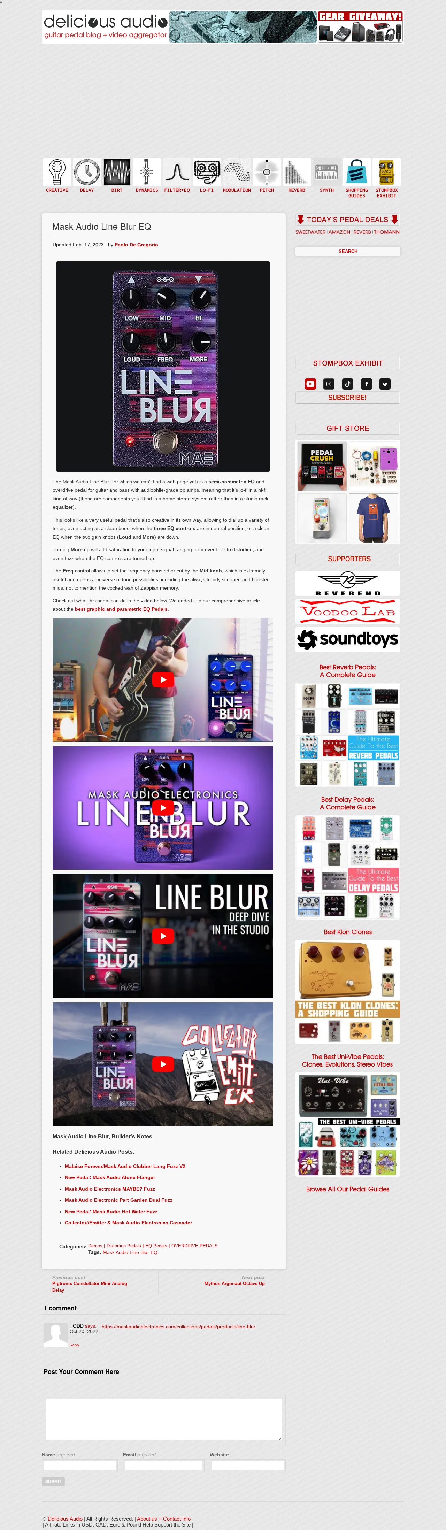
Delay (86, 172)
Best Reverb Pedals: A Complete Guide (348, 671)
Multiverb (296, 168)
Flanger (236, 172)
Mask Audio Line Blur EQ (130, 1252)
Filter (176, 179)
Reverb (296, 175)
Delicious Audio (65, 1519)
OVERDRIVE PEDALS (194, 1245)
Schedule (386, 179)
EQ (176, 172)
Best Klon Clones (348, 932)
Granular (326, 175)
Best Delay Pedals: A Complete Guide (348, 803)
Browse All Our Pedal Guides (347, 1189)
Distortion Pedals (124, 1245)
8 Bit (206, 182)
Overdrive (116, 182)
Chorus (236, 164)
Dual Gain (116, 190)
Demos (95, 1245)
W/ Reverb (86, 186)
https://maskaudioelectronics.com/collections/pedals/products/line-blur (178, 1326)
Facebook (386, 186)
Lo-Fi (206, 175)
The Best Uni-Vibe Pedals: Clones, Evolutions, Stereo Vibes (347, 1060)
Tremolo (236, 186)
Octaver (266, 186)
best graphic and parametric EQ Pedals (121, 609)
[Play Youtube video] (163, 680)
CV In (326, 168)
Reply (74, 1345)
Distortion (116, 168)
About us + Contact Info (164, 1519)
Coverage (386, 172)
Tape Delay (86, 179)
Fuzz (116, 175)
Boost (146, 172)
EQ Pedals (156, 1245)
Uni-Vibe (236, 193)
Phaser (236, 179)
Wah (176, 186)
